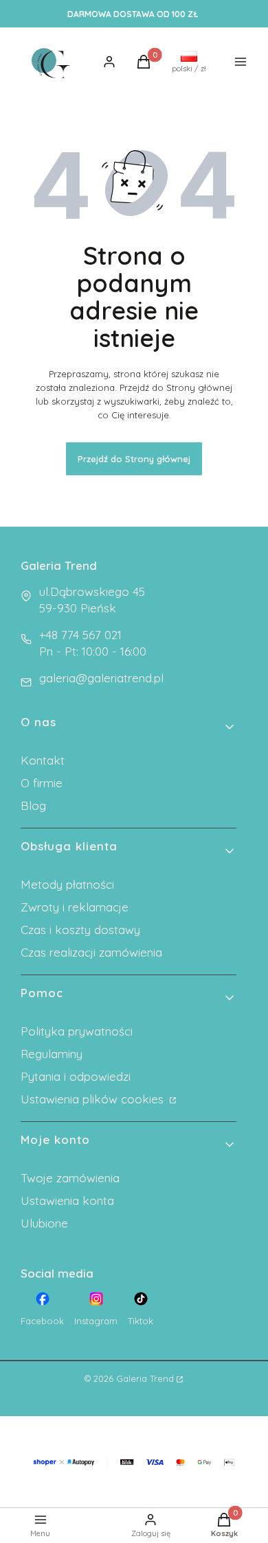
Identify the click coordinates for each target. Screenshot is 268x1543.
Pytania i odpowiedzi (76, 1076)
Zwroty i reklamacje (75, 907)
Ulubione (44, 1223)
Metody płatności (67, 884)
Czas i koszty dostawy (80, 929)
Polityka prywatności (77, 1031)
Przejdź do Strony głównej (134, 458)
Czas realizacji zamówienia (91, 952)
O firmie (42, 783)
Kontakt (43, 760)
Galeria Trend (145, 1378)
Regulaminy (51, 1053)
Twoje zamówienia (70, 1178)
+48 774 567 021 (80, 634)
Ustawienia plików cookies (94, 1099)
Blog (33, 805)
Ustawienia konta (67, 1200)
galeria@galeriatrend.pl (101, 678)
